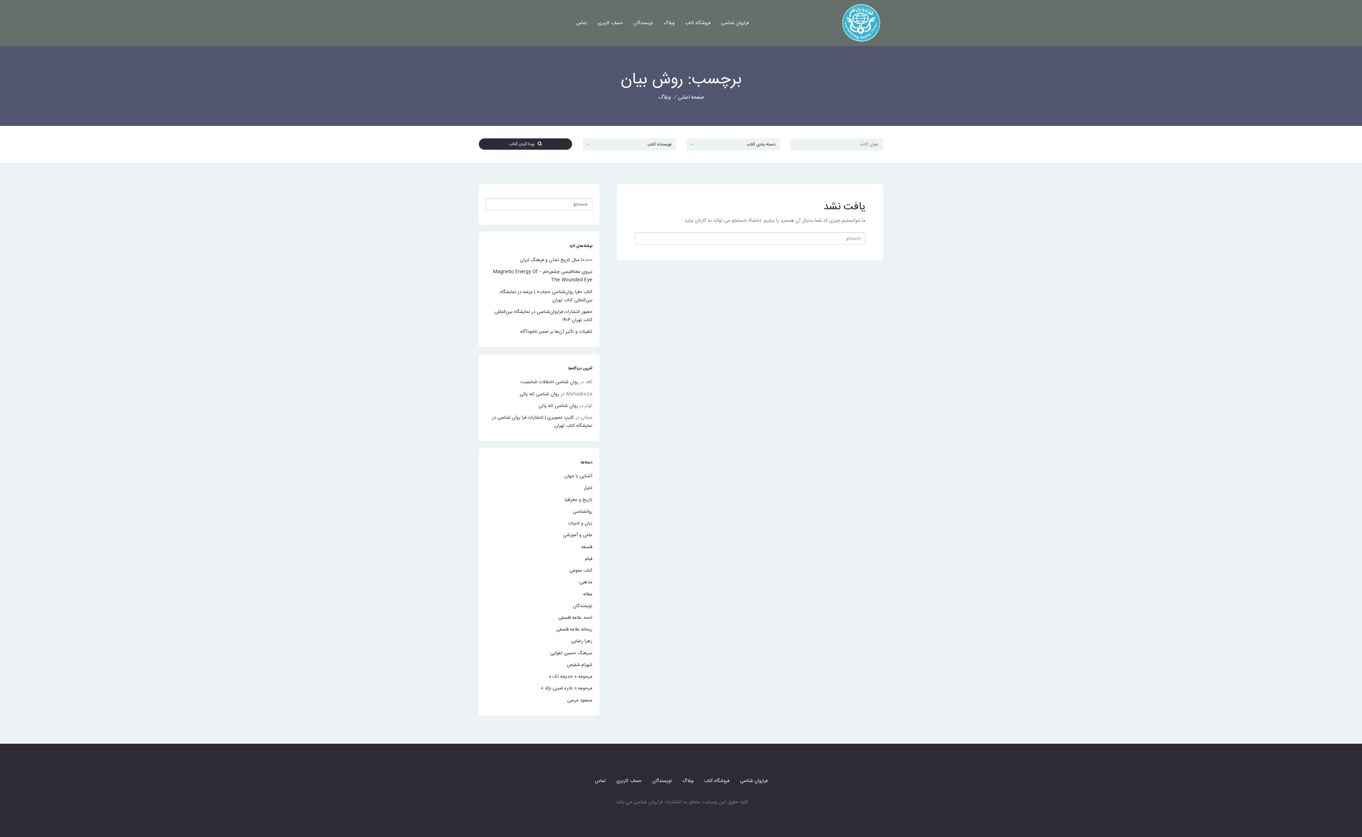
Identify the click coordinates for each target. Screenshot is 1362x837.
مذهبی (585, 582)
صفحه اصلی (691, 97)
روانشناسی (582, 512)
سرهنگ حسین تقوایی (571, 653)
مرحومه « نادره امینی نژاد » (566, 688)
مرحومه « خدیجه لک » (570, 677)
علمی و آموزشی (577, 535)
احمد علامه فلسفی (575, 618)
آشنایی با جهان (578, 476)
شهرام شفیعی (579, 665)
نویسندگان (643, 23)
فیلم (588, 559)
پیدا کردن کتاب (523, 144)
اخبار (588, 488)
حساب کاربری (610, 23)
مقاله (587, 594)
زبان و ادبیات (580, 523)
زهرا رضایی (581, 641)
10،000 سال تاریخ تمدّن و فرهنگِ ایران (556, 260)
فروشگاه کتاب (697, 23)
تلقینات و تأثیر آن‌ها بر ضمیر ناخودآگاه (556, 332)
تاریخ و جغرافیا (578, 500)
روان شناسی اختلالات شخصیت (549, 382)
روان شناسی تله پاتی (539, 394)
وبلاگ (669, 23)
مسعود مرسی (579, 700)
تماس (581, 23)
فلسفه (586, 547)
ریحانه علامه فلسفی (574, 629)
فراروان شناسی (735, 23)
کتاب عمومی (580, 570)
